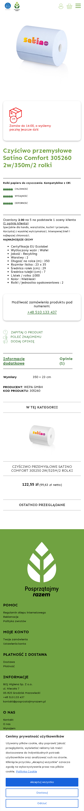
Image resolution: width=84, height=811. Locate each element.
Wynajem (9, 728)
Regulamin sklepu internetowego (24, 612)
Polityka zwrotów (14, 621)
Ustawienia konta (14, 643)
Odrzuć (42, 803)
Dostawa (9, 662)
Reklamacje (10, 617)
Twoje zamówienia (15, 639)
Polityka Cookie (26, 771)
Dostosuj (42, 792)
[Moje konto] (61, 6)
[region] (42, 770)
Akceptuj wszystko (42, 782)
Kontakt (8, 719)
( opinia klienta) (16, 223)
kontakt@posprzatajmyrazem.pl (24, 701)
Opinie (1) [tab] (66, 361)
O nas (7, 724)
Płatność (9, 666)
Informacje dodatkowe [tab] (14, 361)
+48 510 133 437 (42, 312)
